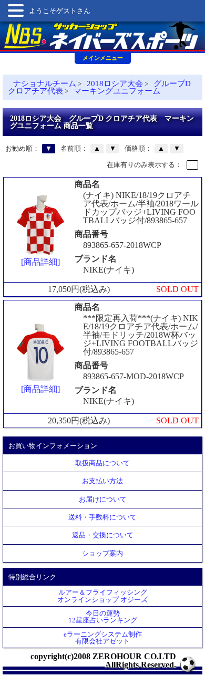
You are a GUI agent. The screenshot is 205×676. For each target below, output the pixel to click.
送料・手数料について (102, 517)
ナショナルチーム (44, 83)
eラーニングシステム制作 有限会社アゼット (103, 637)
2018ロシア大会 (115, 83)
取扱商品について (102, 463)
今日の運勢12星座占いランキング (102, 616)
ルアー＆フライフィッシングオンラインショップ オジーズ (102, 595)
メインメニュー (103, 58)
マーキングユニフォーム (117, 91)
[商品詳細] (40, 261)
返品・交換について (103, 535)
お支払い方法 (102, 481)
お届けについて (103, 499)
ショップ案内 (102, 553)
